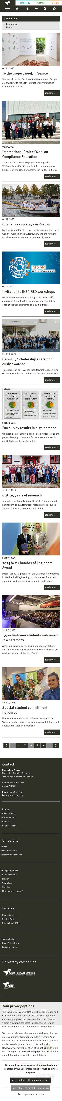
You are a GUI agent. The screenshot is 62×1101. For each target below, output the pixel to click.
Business (41, 3)
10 (43, 745)
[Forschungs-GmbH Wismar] (15, 985)
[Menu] (7, 8)
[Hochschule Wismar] (7, 2)
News (9, 27)
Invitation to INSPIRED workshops (28, 292)
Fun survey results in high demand (29, 428)
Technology (24, 3)
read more (50, 93)
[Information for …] (17, 8)
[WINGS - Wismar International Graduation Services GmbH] (19, 972)
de (36, 8)
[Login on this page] (44, 8)
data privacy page (31, 1052)
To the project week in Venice (25, 73)
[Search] (54, 8)
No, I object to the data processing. (30, 1088)
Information (11, 19)
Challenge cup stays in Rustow (26, 224)
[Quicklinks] (27, 8)
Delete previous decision (31, 1094)
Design (55, 3)
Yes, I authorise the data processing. (31, 1080)
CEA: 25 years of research (22, 495)
